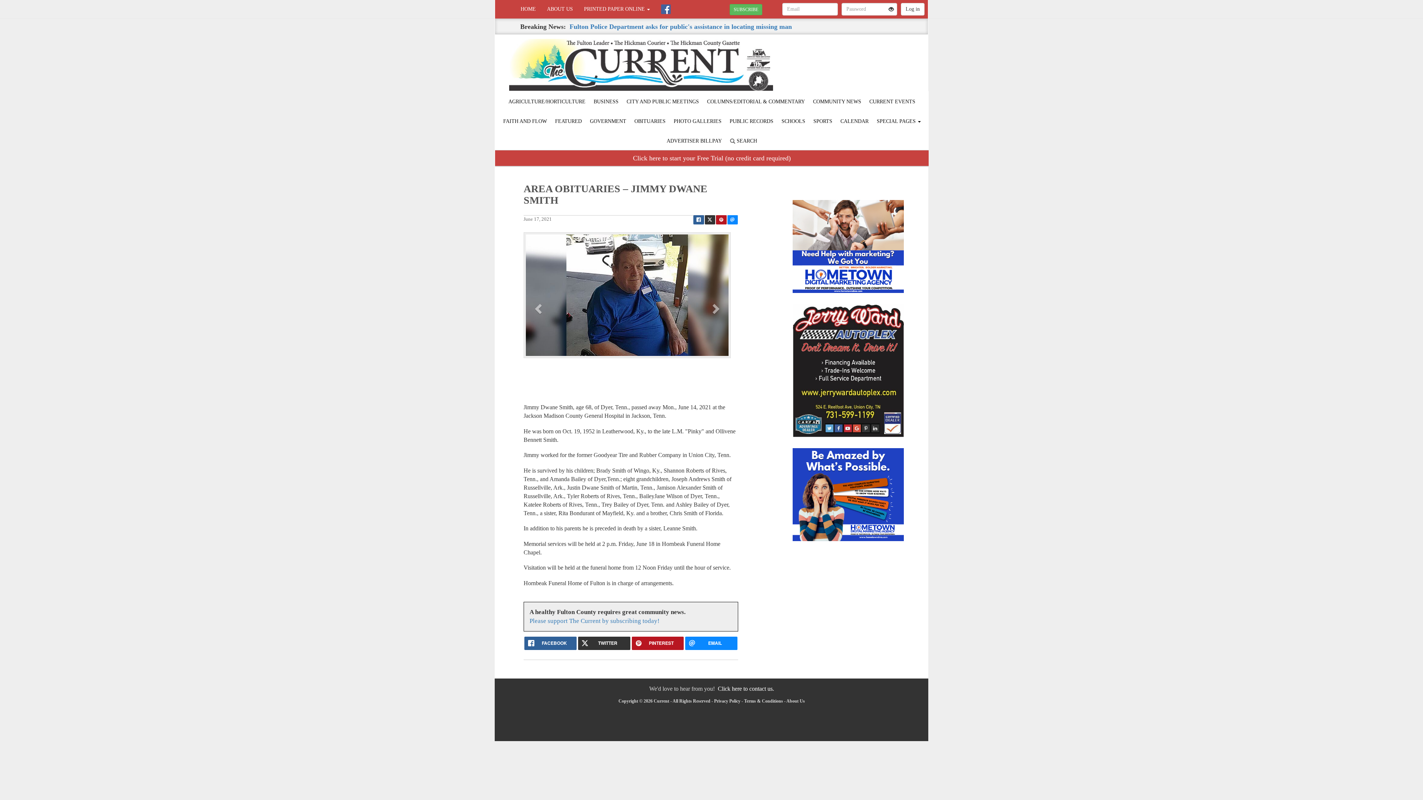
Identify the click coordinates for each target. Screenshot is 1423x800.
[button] (539, 308)
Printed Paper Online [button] (615, 9)
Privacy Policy (727, 701)
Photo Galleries (698, 121)
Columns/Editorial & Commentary (756, 101)
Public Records (751, 121)
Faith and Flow (525, 121)
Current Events (892, 101)
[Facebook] (666, 9)
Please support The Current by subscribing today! (595, 620)
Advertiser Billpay (694, 141)
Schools (793, 121)
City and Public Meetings (663, 101)
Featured (568, 121)
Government (608, 121)
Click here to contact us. (746, 689)
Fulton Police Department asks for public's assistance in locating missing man (681, 26)
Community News (837, 101)
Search (746, 141)
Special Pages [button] (897, 121)
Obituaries (650, 121)
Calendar (854, 121)
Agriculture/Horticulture (547, 101)
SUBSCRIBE (746, 9)
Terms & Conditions (763, 701)
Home (528, 9)
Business (606, 101)
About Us (560, 9)
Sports (822, 121)
